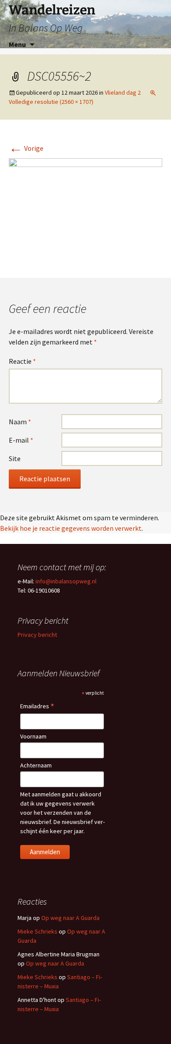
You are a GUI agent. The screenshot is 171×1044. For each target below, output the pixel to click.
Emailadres (37, 706)
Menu (17, 44)
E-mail (21, 440)
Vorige (26, 148)
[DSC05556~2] (85, 208)
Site (15, 458)
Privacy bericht (37, 635)
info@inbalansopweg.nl (66, 581)
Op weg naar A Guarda (70, 918)
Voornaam (33, 736)
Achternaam (36, 765)
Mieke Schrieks (37, 931)
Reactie (22, 361)
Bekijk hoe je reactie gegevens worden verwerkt (71, 528)
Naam (20, 421)
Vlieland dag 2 (123, 92)
